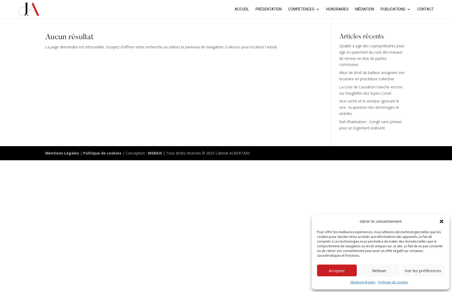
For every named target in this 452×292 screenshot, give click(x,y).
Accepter (337, 270)
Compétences (301, 9)
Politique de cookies (393, 282)
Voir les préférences (423, 270)
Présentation (269, 9)
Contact (425, 9)
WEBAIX (155, 153)
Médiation (364, 9)
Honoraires (337, 9)
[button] (441, 221)
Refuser (379, 270)
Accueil (242, 9)
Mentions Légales (62, 153)
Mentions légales (363, 282)
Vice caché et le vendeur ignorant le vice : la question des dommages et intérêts (369, 107)
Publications (393, 9)
